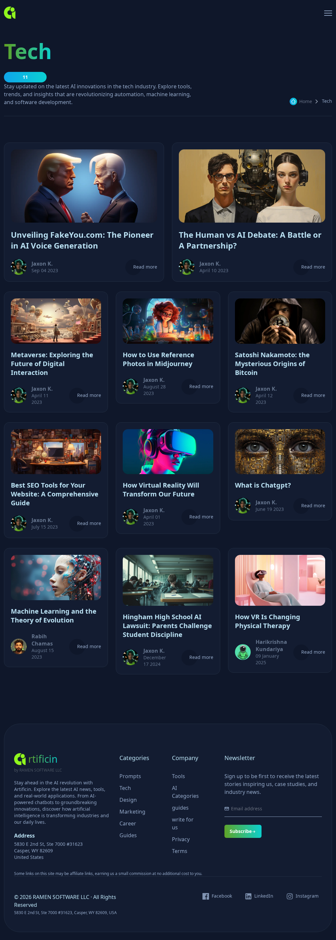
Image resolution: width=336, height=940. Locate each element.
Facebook (222, 896)
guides (180, 807)
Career (127, 823)
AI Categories (185, 791)
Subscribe (241, 831)
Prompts (130, 776)
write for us (183, 823)
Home (305, 101)
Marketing (132, 811)
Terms (179, 851)
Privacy (181, 839)
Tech (125, 788)
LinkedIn (263, 896)
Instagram (307, 896)
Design (128, 799)
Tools (178, 776)
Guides (128, 835)
